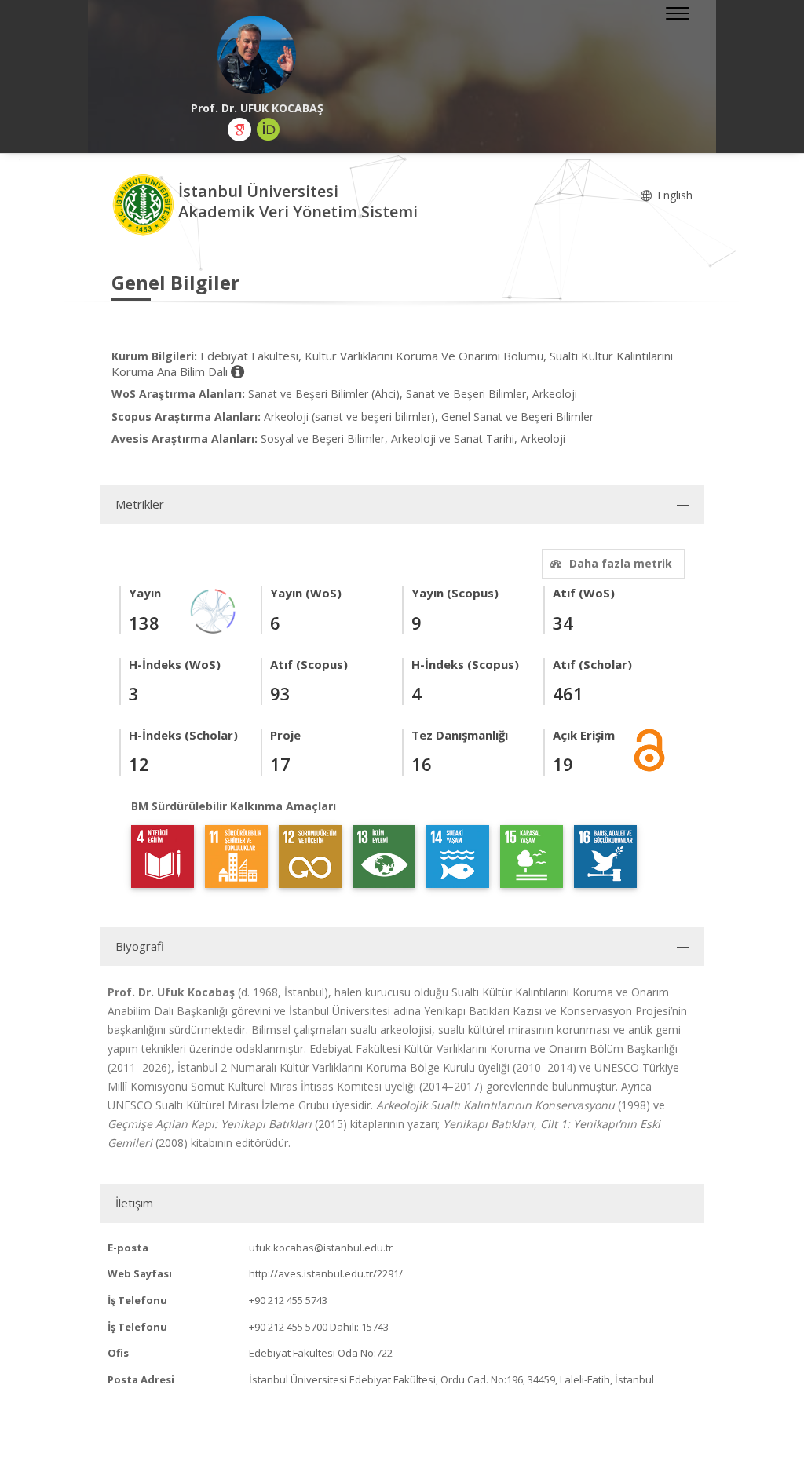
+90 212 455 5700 (288, 1327)
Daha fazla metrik (620, 563)
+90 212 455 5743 (288, 1300)
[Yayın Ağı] (213, 610)
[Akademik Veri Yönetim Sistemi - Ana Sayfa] (144, 203)
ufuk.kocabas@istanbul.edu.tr (321, 1247)
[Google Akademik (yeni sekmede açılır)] (239, 129)
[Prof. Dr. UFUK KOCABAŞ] (256, 55)
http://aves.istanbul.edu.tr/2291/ (326, 1273)
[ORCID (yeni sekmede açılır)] (268, 129)
